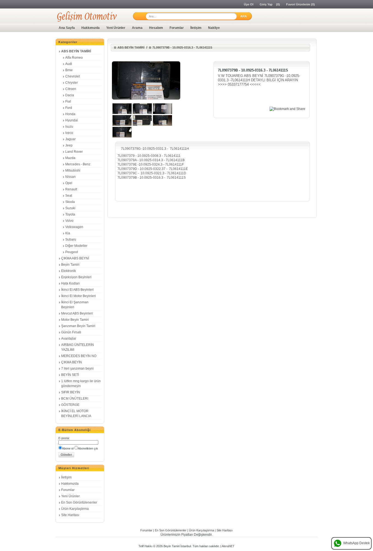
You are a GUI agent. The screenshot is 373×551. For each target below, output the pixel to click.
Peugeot (71, 252)
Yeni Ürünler (115, 28)
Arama (137, 28)
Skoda (70, 202)
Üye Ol (248, 4)
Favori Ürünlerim (298, 4)
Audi (68, 64)
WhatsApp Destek (356, 543)
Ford (68, 108)
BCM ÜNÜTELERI (74, 398)
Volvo (69, 221)
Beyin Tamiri (70, 264)
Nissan (70, 177)
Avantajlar (68, 338)
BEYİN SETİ (70, 375)
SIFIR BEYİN (70, 392)
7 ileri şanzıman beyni (77, 368)
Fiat (68, 101)
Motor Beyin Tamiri (75, 320)
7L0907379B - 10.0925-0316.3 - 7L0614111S (182, 47)
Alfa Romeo (74, 57)
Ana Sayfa (67, 28)
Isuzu (69, 126)
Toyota (70, 214)
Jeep (69, 145)
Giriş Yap (266, 4)
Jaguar (70, 139)
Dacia (69, 95)
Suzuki (70, 208)
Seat (68, 195)
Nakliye (214, 28)
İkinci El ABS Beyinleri (77, 290)
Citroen (70, 89)
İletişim (196, 28)
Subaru (70, 239)
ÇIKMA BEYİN (71, 362)
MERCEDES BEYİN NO (78, 356)
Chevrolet (72, 76)
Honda (70, 114)
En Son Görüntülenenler (79, 502)
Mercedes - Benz (77, 164)
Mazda (70, 158)
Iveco (69, 133)
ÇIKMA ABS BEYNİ (75, 258)
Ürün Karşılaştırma (75, 509)
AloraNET (228, 546)
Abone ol (67, 448)
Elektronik (68, 271)
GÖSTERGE (70, 405)
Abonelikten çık (88, 448)
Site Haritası (70, 515)
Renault (71, 189)
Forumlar (177, 28)
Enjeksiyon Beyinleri (76, 277)
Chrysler (71, 83)
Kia (67, 233)
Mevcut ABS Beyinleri (77, 313)
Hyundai (71, 120)
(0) (278, 4)
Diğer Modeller (76, 246)
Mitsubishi (72, 170)
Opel (68, 183)
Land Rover (74, 152)
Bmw (69, 70)
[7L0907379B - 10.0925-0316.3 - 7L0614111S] (122, 113)
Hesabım (156, 28)
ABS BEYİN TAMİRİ (76, 51)
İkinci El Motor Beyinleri (78, 296)
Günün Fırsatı (71, 332)
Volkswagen (74, 227)
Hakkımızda (90, 28)
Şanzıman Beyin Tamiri (78, 326)
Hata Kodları (70, 283)
